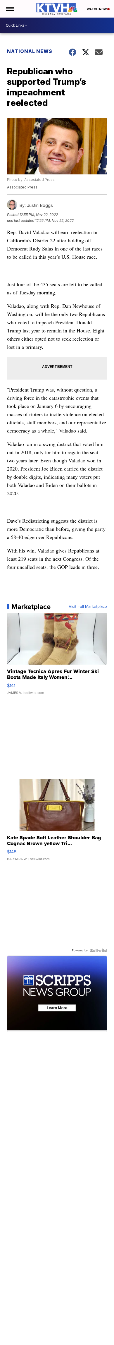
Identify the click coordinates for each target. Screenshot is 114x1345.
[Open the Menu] (9, 8)
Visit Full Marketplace (88, 607)
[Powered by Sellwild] (98, 950)
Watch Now (97, 9)
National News (29, 51)
